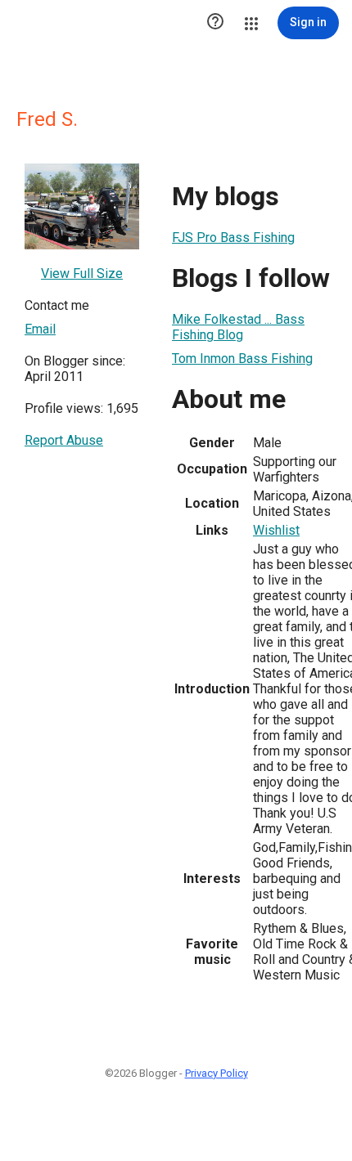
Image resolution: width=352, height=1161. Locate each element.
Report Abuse (64, 440)
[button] (215, 23)
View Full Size (82, 273)
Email (40, 329)
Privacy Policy (216, 1073)
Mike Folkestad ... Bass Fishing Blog (238, 327)
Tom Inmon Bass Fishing (242, 358)
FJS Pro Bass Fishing (233, 237)
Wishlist (276, 530)
